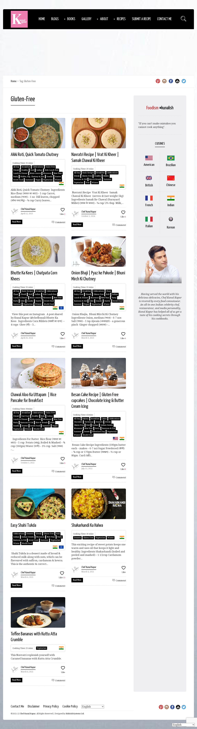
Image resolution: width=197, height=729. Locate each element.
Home (42, 19)
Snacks (49, 176)
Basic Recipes (88, 173)
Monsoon (47, 173)
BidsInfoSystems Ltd (75, 714)
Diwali (16, 170)
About (104, 19)
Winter (58, 180)
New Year (58, 173)
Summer (29, 180)
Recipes (121, 19)
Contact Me (164, 19)
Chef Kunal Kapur (28, 209)
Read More (16, 222)
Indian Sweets (107, 425)
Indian (39, 170)
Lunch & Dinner (20, 173)
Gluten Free (87, 176)
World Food (49, 304)
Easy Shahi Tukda (23, 525)
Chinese (170, 185)
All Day (16, 167)
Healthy (24, 170)
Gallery (86, 19)
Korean (171, 227)
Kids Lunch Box (51, 170)
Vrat (88, 182)
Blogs (55, 19)
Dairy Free (50, 167)
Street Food (18, 180)
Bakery (85, 419)
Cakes (104, 419)
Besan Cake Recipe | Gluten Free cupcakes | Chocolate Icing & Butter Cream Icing (97, 400)
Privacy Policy (51, 706)
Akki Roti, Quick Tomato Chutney (35, 154)
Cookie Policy (70, 706)
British (149, 185)
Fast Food (25, 416)
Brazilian (171, 165)
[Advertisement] (98, 52)
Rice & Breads (95, 179)
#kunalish (166, 108)
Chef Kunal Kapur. (28, 714)
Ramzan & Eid (80, 179)
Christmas (88, 422)
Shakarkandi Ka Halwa (87, 525)
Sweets (87, 432)
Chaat (15, 294)
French (149, 205)
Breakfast (26, 167)
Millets (106, 176)
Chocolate (78, 422)
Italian (149, 226)
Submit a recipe (141, 19)
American (149, 165)
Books (71, 19)
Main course (35, 173)
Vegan (38, 180)
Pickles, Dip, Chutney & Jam (32, 176)
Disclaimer (34, 706)
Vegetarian (48, 180)
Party (15, 176)
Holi (32, 170)
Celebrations (37, 167)
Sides (22, 301)
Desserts (99, 422)
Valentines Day (98, 432)
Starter (58, 176)
